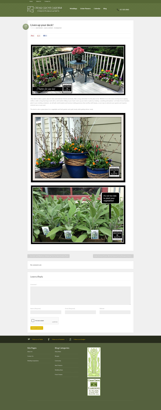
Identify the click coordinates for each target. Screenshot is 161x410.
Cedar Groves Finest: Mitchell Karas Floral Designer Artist (113, 256)
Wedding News (59, 370)
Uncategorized (57, 28)
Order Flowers (85, 9)
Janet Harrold (39, 28)
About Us (38, 1)
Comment (33, 284)
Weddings (73, 9)
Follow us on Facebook (58, 339)
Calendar (97, 9)
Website (102, 308)
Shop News (58, 351)
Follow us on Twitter (37, 339)
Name (35, 308)
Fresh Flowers (59, 374)
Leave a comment (48, 28)
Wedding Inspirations (33, 360)
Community (58, 360)
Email (70, 308)
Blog (105, 9)
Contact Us (47, 1)
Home (31, 1)
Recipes (57, 356)
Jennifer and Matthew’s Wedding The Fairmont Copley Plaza (48, 256)
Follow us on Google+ (79, 339)
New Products (58, 365)
